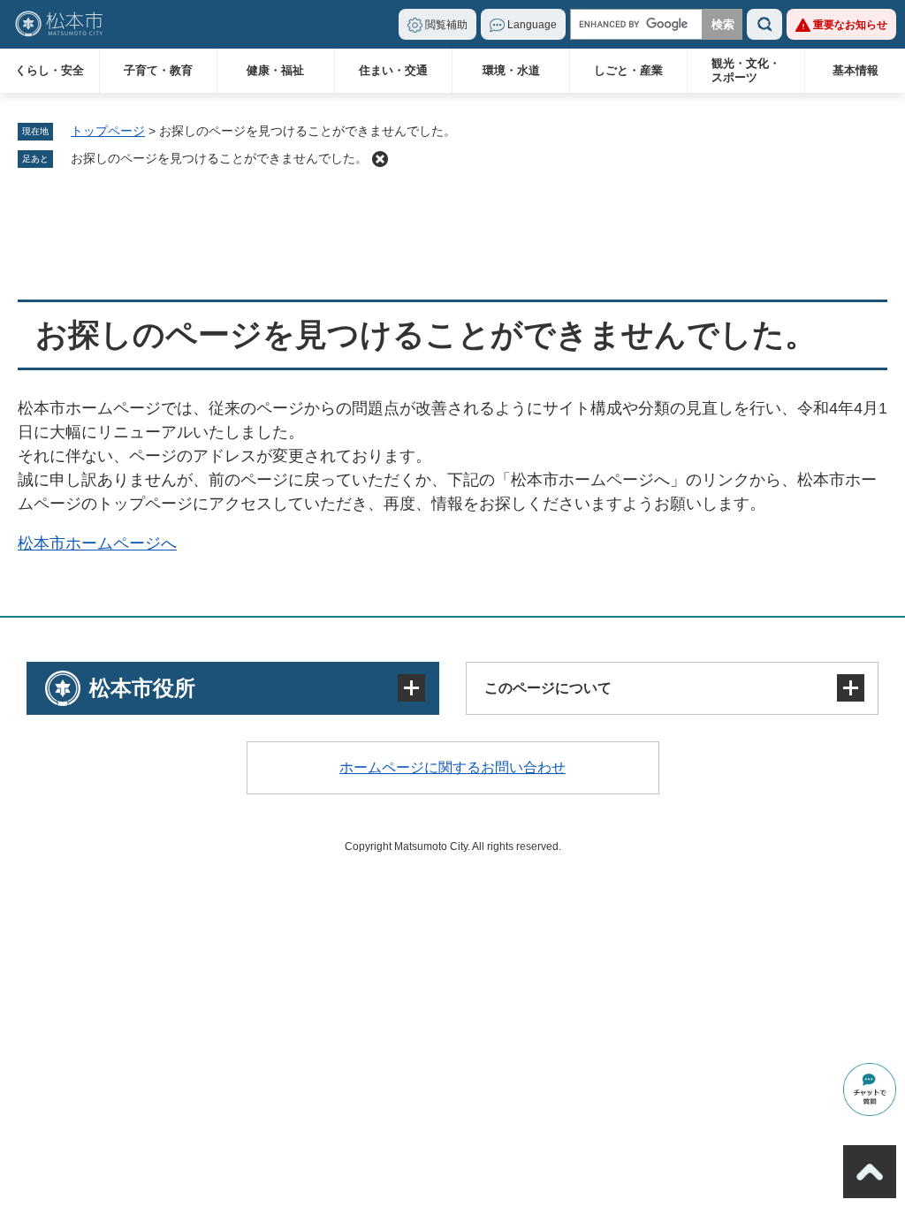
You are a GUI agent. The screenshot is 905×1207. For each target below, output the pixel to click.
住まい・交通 (393, 70)
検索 (764, 24)
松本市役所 (142, 688)
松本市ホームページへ (97, 543)
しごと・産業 (628, 70)
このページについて (548, 687)
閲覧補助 (446, 25)
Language (532, 25)
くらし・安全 (49, 70)
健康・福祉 (275, 70)
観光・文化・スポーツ (745, 70)
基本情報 (855, 70)
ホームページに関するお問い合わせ (452, 767)
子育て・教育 (158, 70)
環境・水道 (511, 70)
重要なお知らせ (850, 25)
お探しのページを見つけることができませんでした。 (219, 158)
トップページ (108, 131)
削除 (380, 159)
